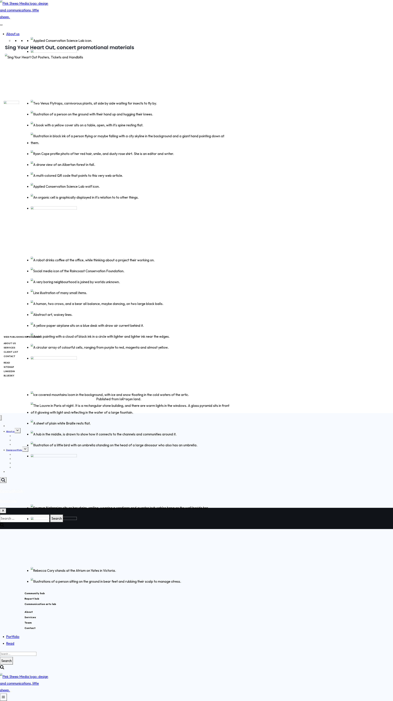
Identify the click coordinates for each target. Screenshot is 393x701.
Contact (30, 628)
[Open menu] (3, 697)
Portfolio (12, 636)
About (29, 611)
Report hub (32, 598)
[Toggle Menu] (1, 24)
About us (12, 34)
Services (30, 617)
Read (10, 643)
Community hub (35, 593)
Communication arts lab (40, 604)
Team (28, 622)
